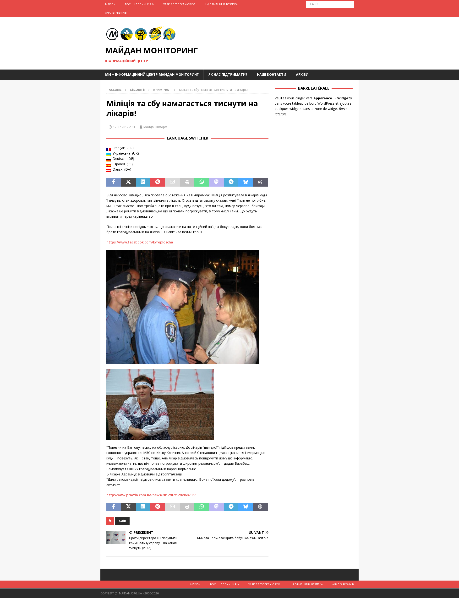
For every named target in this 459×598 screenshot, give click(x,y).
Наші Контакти (271, 74)
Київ (122, 521)
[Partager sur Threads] (260, 182)
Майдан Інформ (155, 127)
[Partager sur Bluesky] (245, 182)
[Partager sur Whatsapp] (201, 182)
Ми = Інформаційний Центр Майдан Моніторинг (152, 74)
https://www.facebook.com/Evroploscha (139, 242)
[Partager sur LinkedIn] (143, 182)
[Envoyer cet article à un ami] (172, 182)
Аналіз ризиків (116, 12)
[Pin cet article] (157, 182)
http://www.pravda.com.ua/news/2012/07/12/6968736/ (151, 495)
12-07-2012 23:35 (125, 127)
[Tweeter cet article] (128, 182)
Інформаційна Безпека (221, 4)
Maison (110, 4)
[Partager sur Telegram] (231, 182)
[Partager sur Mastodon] (216, 182)
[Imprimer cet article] (187, 182)
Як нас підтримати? (227, 74)
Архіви (302, 74)
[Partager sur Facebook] (113, 182)
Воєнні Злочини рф (139, 4)
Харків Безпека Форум (179, 4)
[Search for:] (330, 3)
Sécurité (137, 89)
